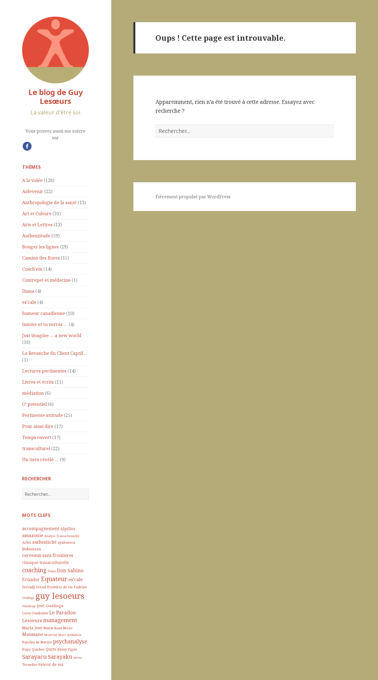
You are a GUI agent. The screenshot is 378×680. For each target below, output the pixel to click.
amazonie (32, 535)
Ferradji (28, 587)
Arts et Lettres (37, 225)
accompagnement (40, 528)
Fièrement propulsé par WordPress (193, 197)
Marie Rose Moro (58, 628)
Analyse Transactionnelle (61, 536)
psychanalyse (70, 641)
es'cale (29, 302)
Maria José (32, 627)
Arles (26, 542)
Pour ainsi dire (37, 426)
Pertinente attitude (42, 415)
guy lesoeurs (59, 595)
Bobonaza (31, 548)
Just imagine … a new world (51, 335)
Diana (28, 291)
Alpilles (67, 528)
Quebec (38, 649)
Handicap (29, 606)
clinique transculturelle (45, 562)
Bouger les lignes (40, 247)
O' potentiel (34, 404)
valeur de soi (50, 664)
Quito (51, 649)
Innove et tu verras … (45, 324)
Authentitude (36, 236)
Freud (41, 587)
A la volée (32, 180)
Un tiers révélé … (40, 459)
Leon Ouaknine (35, 613)
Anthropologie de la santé (49, 202)
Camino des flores (41, 258)
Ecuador (31, 579)
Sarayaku (60, 656)
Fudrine (80, 587)
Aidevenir (32, 191)
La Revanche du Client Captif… (54, 353)
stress (77, 658)
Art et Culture (36, 214)
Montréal (50, 635)
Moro (62, 635)
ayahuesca (66, 542)
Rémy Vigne (67, 649)
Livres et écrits (38, 382)
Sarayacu (34, 656)
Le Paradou (62, 612)
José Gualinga (50, 605)
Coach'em (32, 269)
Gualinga (28, 598)
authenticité (44, 542)
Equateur (54, 579)
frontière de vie (60, 587)
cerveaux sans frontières (47, 555)
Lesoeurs (32, 620)
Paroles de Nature (37, 642)
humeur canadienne (43, 313)
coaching (34, 570)
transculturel (36, 448)
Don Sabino (70, 570)
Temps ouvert (36, 437)
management (60, 620)
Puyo (26, 649)
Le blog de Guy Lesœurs (56, 96)
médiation (33, 393)
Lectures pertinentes (44, 371)
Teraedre (29, 664)
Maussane (32, 634)
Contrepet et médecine (46, 280)
